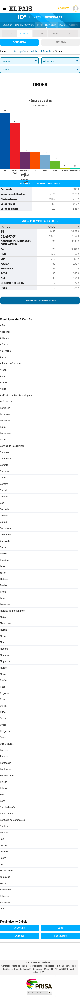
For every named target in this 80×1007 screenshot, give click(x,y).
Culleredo (5, 541)
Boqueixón (5, 433)
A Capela (4, 338)
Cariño (3, 477)
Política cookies (10, 969)
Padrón (4, 756)
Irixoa (3, 591)
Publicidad (37, 966)
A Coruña (5, 344)
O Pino (3, 712)
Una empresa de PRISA (39, 983)
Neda (3, 686)
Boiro (3, 426)
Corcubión (5, 528)
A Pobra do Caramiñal (11, 363)
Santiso (4, 826)
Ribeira (3, 788)
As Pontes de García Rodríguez (16, 395)
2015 (55, 33)
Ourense (19, 935)
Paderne (4, 750)
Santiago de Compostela (12, 820)
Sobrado (4, 832)
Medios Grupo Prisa (39, 992)
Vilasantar (5, 896)
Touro (3, 858)
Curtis (3, 547)
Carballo (4, 471)
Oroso (3, 724)
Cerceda (4, 509)
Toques (4, 845)
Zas (2, 908)
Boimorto (5, 420)
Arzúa (3, 388)
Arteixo (3, 382)
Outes (3, 737)
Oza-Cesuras (7, 743)
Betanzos (5, 414)
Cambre (4, 465)
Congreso (19, 42)
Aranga (4, 369)
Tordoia (4, 851)
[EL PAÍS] (21, 8)
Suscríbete (63, 8)
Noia (2, 699)
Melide (3, 629)
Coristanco (5, 534)
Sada (2, 800)
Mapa (62, 25)
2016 (40, 33)
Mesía (3, 636)
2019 (9, 33)
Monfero (4, 655)
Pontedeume (6, 769)
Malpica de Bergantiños (12, 610)
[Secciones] (4, 8)
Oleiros (3, 705)
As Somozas (6, 401)
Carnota (4, 484)
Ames (3, 357)
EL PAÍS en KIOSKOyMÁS (62, 969)
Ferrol (3, 572)
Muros (3, 667)
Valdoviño (5, 877)
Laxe (2, 598)
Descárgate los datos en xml (40, 300)
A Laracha (5, 350)
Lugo (60, 927)
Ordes (3, 718)
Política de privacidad (66, 966)
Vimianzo (5, 902)
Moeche (4, 648)
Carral (3, 490)
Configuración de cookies (31, 969)
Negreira (4, 693)
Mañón (3, 617)
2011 (71, 33)
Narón (3, 680)
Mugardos (5, 661)
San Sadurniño (7, 807)
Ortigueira (5, 731)
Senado (61, 42)
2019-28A (24, 33)
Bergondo (5, 407)
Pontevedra (60, 935)
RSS (42, 972)
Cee (2, 503)
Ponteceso (5, 762)
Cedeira (4, 496)
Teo (2, 839)
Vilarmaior (5, 889)
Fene (2, 566)
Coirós (3, 522)
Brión (3, 439)
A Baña (3, 325)
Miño (2, 642)
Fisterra (4, 579)
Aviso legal (49, 966)
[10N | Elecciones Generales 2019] (40, 17)
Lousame (5, 604)
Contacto (5, 966)
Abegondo (5, 331)
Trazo (3, 864)
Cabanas (4, 452)
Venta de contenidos (21, 966)
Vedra (3, 883)
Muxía (3, 674)
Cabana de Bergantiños (12, 445)
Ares (2, 376)
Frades (3, 585)
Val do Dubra (6, 870)
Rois (2, 794)
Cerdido (4, 515)
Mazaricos (5, 623)
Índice (36, 972)
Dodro (3, 553)
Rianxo (3, 781)
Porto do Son (7, 775)
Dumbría (4, 560)
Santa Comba (7, 813)
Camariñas (5, 458)
